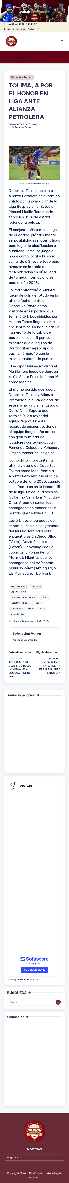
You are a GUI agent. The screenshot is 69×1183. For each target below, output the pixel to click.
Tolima (42, 608)
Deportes (36, 586)
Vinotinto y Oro (17, 614)
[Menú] (63, 41)
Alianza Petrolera (19, 586)
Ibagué (37, 603)
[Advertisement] (34, 735)
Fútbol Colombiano (19, 603)
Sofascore (34, 979)
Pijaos (31, 608)
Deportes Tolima (21, 77)
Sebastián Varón (26, 633)
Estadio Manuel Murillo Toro (23, 597)
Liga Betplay (17, 608)
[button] (25, 639)
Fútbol (45, 597)
